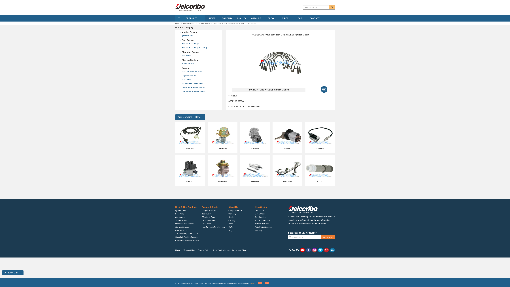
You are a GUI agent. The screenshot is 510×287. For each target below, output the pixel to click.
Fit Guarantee (208, 224)
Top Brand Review (262, 220)
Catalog (231, 220)
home (177, 23)
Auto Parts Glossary (263, 227)
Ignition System (189, 23)
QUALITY (241, 18)
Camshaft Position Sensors (193, 87)
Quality (231, 217)
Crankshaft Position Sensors (194, 91)
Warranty (232, 214)
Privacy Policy (203, 250)
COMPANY (227, 18)
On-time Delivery (209, 220)
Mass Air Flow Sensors (192, 71)
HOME (212, 18)
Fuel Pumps (180, 214)
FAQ (300, 18)
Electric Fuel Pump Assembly (194, 47)
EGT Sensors (188, 79)
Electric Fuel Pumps (190, 43)
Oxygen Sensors (189, 75)
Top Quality (206, 214)
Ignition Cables (204, 23)
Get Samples (260, 217)
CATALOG (256, 18)
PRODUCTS (191, 18)
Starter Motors (188, 63)
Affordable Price (208, 217)
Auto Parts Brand (262, 224)
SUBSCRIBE (327, 237)
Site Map (258, 230)
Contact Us (259, 210)
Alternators (186, 55)
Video (230, 224)
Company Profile (235, 210)
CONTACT (315, 18)
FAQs (230, 227)
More (253, 283)
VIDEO (285, 18)
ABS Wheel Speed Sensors (194, 83)
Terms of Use (189, 250)
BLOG (271, 18)
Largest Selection (209, 210)
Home (177, 250)
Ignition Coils (187, 35)
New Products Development (213, 227)
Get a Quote (260, 214)
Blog (230, 230)
